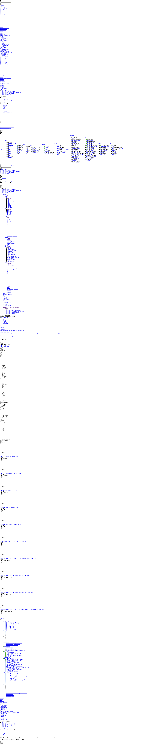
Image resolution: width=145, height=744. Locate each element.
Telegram (4, 106)
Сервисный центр (3, 705)
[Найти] (1, 4)
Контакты (2, 701)
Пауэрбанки (11, 333)
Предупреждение (3, 702)
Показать (2, 442)
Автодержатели (44, 336)
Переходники (34, 333)
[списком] (1, 347)
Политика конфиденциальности (6, 711)
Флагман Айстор (3, 706)
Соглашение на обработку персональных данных (9, 712)
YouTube (4, 107)
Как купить (2, 714)
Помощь (2, 716)
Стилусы (22, 333)
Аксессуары (9, 248)
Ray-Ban (15, 330)
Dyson (8, 239)
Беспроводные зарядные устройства (19, 336)
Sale (8, 287)
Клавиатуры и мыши (28, 333)
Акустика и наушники (4, 333)
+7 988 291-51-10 (4, 90)
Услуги (1, 699)
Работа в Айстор (3, 707)
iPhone (8, 199)
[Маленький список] (0, 348)
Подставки (74, 333)
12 (3, 618)
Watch (8, 225)
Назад (7, 195)
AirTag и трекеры (60, 333)
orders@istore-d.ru (4, 102)
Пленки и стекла (17, 333)
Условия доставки (3, 713)
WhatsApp (5, 108)
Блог (1, 700)
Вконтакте (5, 105)
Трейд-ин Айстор (3, 708)
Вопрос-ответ (3, 715)
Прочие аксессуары (79, 333)
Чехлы (8, 264)
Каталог (6, 196)
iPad (8, 218)
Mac (8, 210)
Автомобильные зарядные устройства (33, 336)
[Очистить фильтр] (1, 441)
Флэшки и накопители (41, 333)
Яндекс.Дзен (5, 109)
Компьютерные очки (68, 333)
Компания (2, 698)
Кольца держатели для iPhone (51, 333)
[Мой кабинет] (0, 175)
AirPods (9, 330)
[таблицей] (2, 347)
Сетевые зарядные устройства (6, 336)
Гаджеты (9, 278)
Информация (2, 709)
